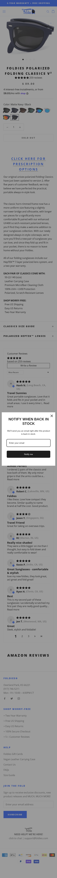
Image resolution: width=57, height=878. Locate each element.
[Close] (51, 415)
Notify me (28, 454)
